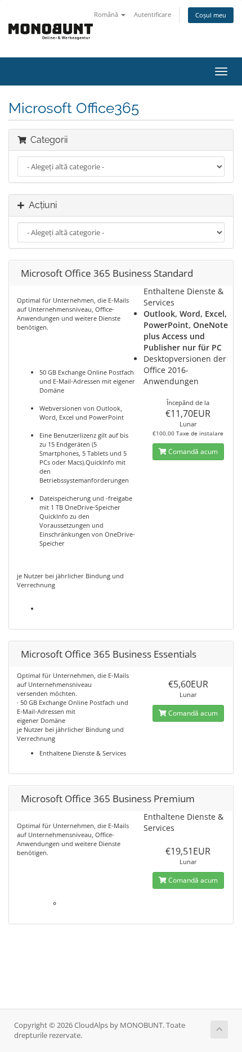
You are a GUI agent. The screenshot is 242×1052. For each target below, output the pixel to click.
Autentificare (152, 14)
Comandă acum (192, 451)
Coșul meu (210, 15)
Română (107, 14)
